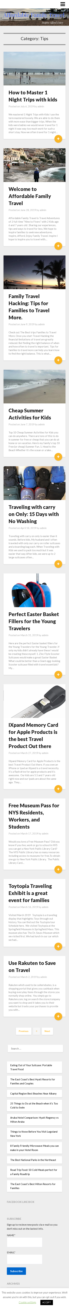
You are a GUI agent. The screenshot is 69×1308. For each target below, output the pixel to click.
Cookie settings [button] (27, 1302)
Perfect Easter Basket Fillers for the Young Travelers (34, 621)
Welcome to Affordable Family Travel (30, 196)
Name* (11, 1235)
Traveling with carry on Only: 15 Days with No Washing (34, 514)
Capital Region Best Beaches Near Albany (33, 1093)
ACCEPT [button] (46, 1302)
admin (41, 106)
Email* (11, 1252)
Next (47, 1031)
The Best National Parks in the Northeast (33, 1159)
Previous (23, 1031)
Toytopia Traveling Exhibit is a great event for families (30, 893)
